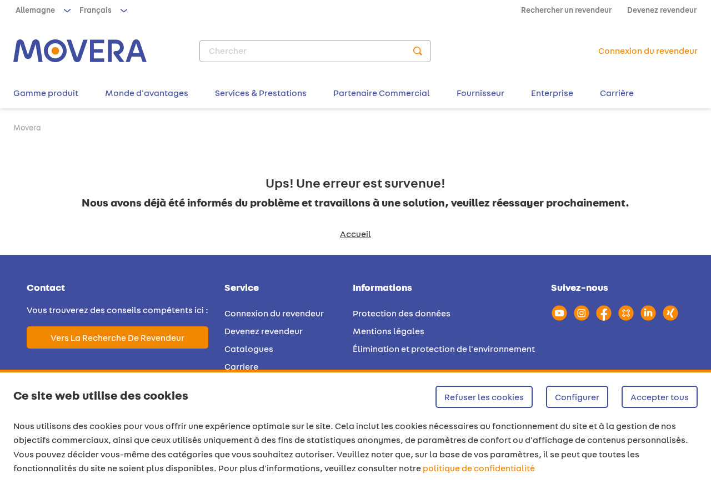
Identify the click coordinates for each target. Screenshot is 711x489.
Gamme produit (45, 93)
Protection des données (401, 313)
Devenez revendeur (662, 10)
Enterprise (552, 93)
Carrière (617, 93)
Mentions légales (388, 331)
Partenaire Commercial (381, 93)
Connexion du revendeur (274, 313)
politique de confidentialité (479, 468)
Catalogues (248, 349)
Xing (670, 313)
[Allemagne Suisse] (42, 10)
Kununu (626, 313)
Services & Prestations (261, 93)
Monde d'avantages (146, 93)
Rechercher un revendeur (566, 10)
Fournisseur (480, 93)
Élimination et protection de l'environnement (444, 349)
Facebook (603, 313)
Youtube (559, 313)
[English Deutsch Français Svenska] (102, 10)
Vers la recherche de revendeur (117, 338)
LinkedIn (648, 313)
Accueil (355, 234)
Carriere (241, 366)
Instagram (581, 313)
